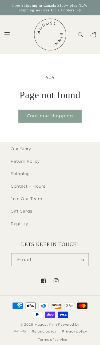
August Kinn (46, 324)
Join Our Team (26, 198)
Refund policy (44, 331)
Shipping (20, 173)
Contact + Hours (28, 186)
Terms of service (52, 340)
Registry (19, 223)
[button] (7, 34)
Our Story (21, 148)
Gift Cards (21, 211)
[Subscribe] (82, 259)
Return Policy (25, 161)
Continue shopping (50, 115)
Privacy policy (74, 331)
